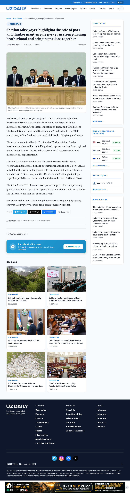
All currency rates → (101, 166)
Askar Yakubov (12, 45)
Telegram (21, 212)
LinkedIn (100, 426)
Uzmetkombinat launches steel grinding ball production (106, 43)
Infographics (77, 2)
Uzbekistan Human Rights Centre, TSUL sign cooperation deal (106, 56)
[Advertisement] (65, 487)
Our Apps (70, 422)
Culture (83, 9)
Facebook (50, 212)
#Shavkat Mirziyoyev (17, 234)
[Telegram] (54, 458)
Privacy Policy (73, 418)
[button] (121, 8)
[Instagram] (61, 458)
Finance (58, 9)
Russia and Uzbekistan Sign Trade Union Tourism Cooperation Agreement (105, 70)
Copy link (65, 212)
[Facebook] (68, 458)
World (111, 9)
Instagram (101, 414)
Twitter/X (35, 212)
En (119, 2)
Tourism (101, 9)
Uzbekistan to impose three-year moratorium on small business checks (105, 221)
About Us (70, 410)
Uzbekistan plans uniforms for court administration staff (106, 233)
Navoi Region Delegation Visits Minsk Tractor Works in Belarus (107, 97)
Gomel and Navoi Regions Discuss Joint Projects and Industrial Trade (105, 84)
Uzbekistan (36, 9)
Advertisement (73, 426)
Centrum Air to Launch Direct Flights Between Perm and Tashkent (105, 109)
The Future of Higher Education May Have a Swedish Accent (107, 208)
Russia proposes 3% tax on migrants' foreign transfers (105, 244)
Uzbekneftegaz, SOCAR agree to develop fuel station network (107, 32)
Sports (92, 9)
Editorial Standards (75, 431)
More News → (98, 121)
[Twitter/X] (75, 458)
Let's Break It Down (107, 2)
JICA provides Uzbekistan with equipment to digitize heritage (106, 256)
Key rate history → (100, 189)
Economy (48, 9)
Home (8, 19)
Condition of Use (74, 414)
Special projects (90, 2)
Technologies (71, 9)
